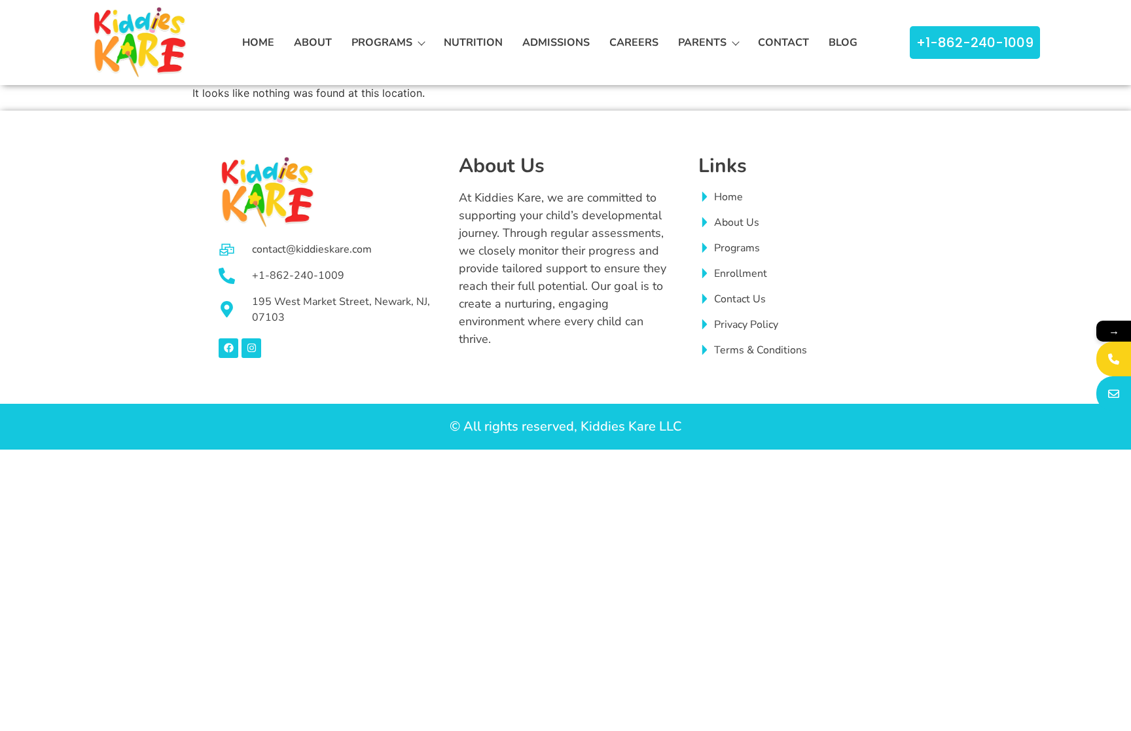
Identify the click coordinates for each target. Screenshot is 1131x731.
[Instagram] (251, 348)
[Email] (1113, 393)
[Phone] (1113, 359)
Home (258, 42)
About (313, 42)
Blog (843, 42)
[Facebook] (228, 348)
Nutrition (473, 42)
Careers (633, 42)
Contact (783, 42)
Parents (702, 42)
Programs (381, 42)
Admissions (556, 42)
